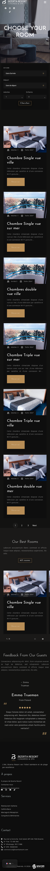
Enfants (29, 92)
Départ (6, 80)
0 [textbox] (29, 97)
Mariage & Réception (9, 812)
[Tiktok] (10, 12)
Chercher (25, 103)
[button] (35, 639)
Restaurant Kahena (9, 806)
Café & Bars (6, 809)
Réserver (16, 182)
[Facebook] (5, 8)
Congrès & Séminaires (10, 816)
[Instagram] (10, 8)
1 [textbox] (6, 97)
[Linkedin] (14, 8)
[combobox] (13, 97)
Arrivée (6, 68)
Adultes (6, 92)
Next (35, 525)
